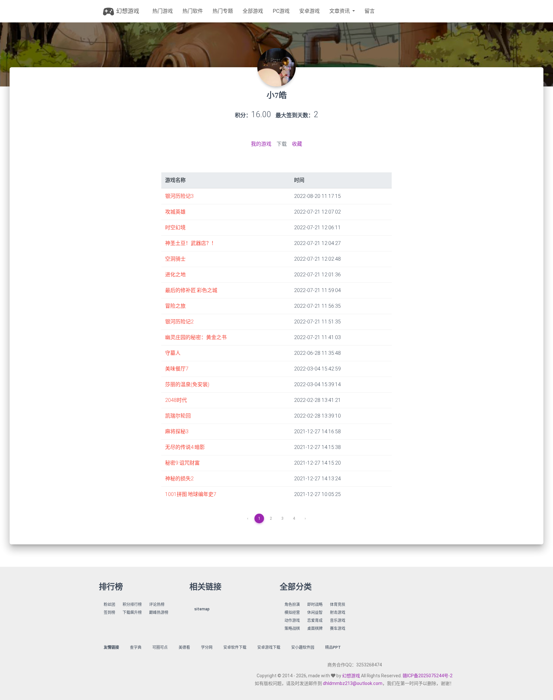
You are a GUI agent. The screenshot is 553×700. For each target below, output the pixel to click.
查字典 (135, 647)
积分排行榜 (132, 604)
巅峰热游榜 (158, 612)
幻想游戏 (127, 11)
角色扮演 (292, 604)
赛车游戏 (337, 628)
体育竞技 (337, 604)
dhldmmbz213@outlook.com (352, 683)
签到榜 (109, 612)
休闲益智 (315, 612)
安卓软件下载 (234, 647)
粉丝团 (109, 604)
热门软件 (192, 11)
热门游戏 (162, 11)
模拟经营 (292, 612)
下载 (281, 144)
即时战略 (315, 604)
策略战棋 (292, 628)
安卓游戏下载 (268, 647)
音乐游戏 (337, 620)
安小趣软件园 (302, 647)
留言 (370, 11)
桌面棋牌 (315, 628)
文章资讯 (340, 11)
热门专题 (222, 11)
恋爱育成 (315, 620)
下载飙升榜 (132, 612)
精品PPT (333, 647)
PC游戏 (281, 11)
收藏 (297, 144)
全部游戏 (253, 11)
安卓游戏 (309, 11)
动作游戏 (292, 620)
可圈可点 (160, 647)
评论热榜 (156, 604)
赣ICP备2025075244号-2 (428, 675)
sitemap (202, 609)
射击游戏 (337, 612)
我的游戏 (261, 144)
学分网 (206, 647)
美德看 (184, 647)
